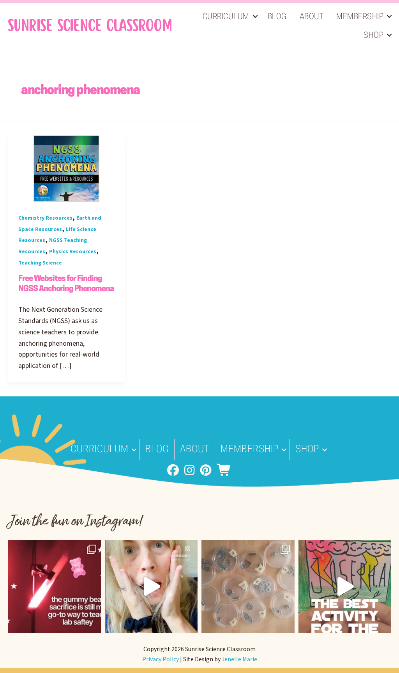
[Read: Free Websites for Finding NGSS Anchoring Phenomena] (66, 168)
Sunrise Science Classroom (90, 25)
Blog (277, 17)
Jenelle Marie (239, 659)
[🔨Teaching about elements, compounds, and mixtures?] (248, 586)
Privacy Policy (160, 659)
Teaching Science (40, 263)
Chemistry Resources (45, 218)
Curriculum (226, 17)
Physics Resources (72, 252)
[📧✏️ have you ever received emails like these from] (151, 586)
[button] (255, 16)
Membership (359, 17)
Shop (373, 36)
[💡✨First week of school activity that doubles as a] (345, 586)
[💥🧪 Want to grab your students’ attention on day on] (54, 586)
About (312, 17)
